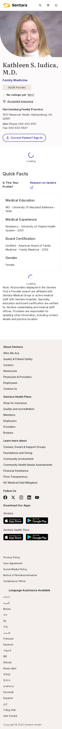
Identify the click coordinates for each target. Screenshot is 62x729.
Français (8, 638)
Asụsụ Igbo (9, 668)
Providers (9, 426)
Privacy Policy (11, 557)
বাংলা (5, 614)
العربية (6, 602)
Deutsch (8, 644)
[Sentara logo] (15, 5)
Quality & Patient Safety (18, 359)
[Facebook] (5, 497)
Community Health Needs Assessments (27, 464)
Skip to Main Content (5, 4)
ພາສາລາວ (8, 686)
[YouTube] (37, 497)
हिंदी (5, 656)
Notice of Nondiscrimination (20, 575)
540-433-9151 (27, 124)
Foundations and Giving (17, 453)
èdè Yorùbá (10, 715)
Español (8, 698)
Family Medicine (15, 80)
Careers (8, 365)
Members (9, 415)
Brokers (8, 432)
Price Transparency (15, 476)
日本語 (6, 674)
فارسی (6, 632)
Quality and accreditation (18, 409)
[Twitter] (13, 497)
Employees (10, 382)
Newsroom (10, 371)
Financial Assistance (15, 470)
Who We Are (11, 353)
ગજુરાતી (7, 650)
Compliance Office (14, 581)
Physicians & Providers (17, 377)
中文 (5, 626)
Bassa (7, 608)
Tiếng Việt (9, 710)
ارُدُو (5, 704)
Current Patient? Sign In (27, 137)
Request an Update (43, 182)
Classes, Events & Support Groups (24, 447)
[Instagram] (21, 497)
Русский (8, 692)
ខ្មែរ (4, 620)
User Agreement (12, 563)
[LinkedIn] (29, 497)
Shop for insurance (15, 403)
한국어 (6, 680)
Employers (10, 420)
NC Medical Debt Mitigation (20, 482)
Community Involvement (18, 458)
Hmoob (7, 662)
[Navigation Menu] (56, 5)
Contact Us (10, 388)
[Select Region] (48, 5)
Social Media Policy (15, 569)
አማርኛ (6, 597)
